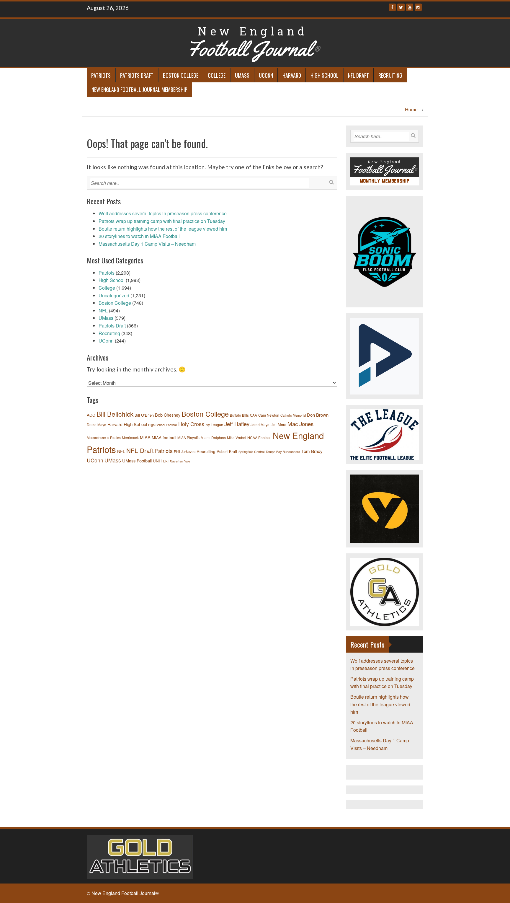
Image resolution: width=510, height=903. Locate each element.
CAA (253, 415)
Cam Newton (268, 415)
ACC (91, 415)
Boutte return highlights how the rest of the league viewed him (163, 228)
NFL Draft (358, 75)
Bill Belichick (115, 413)
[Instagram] (418, 7)
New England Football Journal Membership (139, 89)
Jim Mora (278, 424)
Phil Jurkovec (184, 451)
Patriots (101, 75)
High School (324, 75)
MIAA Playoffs (188, 437)
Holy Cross (191, 424)
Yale (187, 461)
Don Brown (317, 415)
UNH (157, 461)
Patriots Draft (136, 75)
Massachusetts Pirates (104, 437)
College (216, 75)
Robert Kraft (227, 451)
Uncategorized (114, 295)
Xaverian (176, 461)
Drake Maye (96, 424)
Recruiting (390, 75)
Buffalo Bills (239, 415)
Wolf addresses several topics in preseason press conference (163, 213)
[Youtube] (409, 7)
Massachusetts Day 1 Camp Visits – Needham (147, 243)
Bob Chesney (167, 415)
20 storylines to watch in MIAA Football (139, 236)
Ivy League (214, 424)
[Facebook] (392, 7)
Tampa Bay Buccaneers (283, 451)
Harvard (291, 75)
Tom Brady (312, 451)
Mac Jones (300, 424)
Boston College (180, 75)
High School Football (162, 424)
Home (411, 109)
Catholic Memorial (293, 415)
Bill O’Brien (144, 415)
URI (166, 461)
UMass (242, 75)
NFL (103, 310)
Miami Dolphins (213, 437)
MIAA (145, 437)
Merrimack (130, 437)
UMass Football (137, 460)
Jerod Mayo (260, 424)
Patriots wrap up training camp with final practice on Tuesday (162, 221)
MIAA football (164, 437)
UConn (266, 75)
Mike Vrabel (236, 437)
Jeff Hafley (236, 424)
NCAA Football (259, 437)
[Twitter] (401, 7)
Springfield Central (251, 451)
